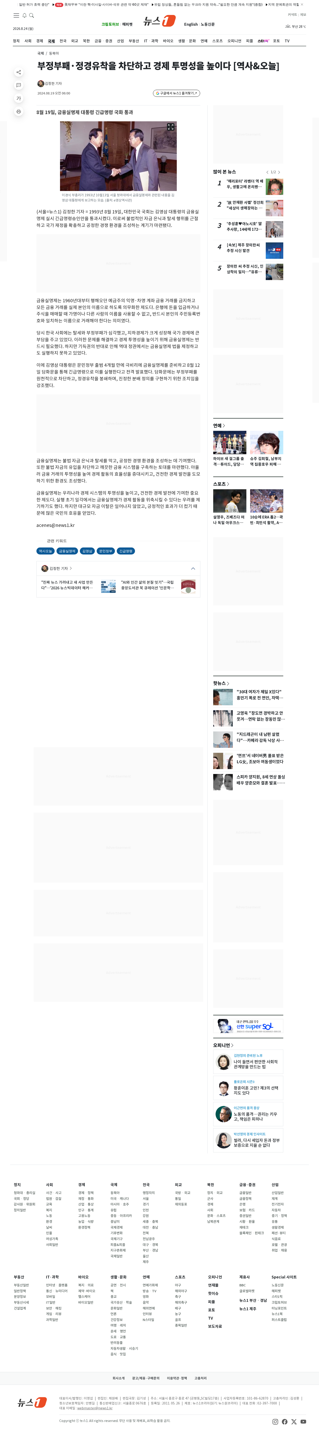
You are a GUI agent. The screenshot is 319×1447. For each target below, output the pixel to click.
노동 (49, 1216)
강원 (146, 1216)
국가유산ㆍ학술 (121, 1302)
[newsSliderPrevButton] (267, 172)
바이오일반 (85, 1302)
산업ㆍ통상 (86, 1204)
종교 (113, 1297)
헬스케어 (84, 1297)
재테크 (243, 1227)
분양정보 (20, 1297)
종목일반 (181, 1325)
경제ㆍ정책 (86, 1193)
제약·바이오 (86, 1291)
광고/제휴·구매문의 (146, 1378)
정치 (17, 1184)
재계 (275, 1199)
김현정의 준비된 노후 (248, 1055)
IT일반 (50, 1302)
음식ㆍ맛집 (118, 1354)
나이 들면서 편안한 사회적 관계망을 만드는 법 (256, 1064)
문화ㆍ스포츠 (216, 1216)
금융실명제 (67, 551)
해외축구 (181, 1302)
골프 (178, 1320)
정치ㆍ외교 (215, 1193)
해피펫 (127, 24)
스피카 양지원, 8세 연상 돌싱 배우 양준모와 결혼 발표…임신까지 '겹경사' (261, 783)
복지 (49, 1210)
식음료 (276, 1239)
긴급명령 (125, 551)
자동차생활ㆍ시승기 (124, 1348)
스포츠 (219, 484)
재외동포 (181, 1204)
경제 (81, 1184)
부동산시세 (21, 1302)
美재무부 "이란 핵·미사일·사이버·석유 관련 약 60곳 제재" (81, 4)
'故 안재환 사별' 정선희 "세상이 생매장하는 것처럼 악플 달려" (245, 208)
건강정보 (116, 1320)
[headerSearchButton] (31, 14)
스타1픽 (277, 1297)
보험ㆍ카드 (247, 1210)
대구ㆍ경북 (150, 1245)
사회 (49, 1184)
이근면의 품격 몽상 (246, 1108)
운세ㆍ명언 (118, 1331)
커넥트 (292, 15)
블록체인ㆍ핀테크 (251, 1233)
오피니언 (221, 1045)
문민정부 (105, 551)
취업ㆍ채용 (279, 1250)
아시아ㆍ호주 (119, 1204)
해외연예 (149, 1308)
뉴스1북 (277, 1314)
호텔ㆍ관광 (279, 1245)
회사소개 (119, 1378)
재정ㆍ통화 (86, 1199)
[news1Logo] (32, 1402)
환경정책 (84, 1227)
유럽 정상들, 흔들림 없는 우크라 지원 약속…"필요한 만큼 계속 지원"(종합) (186, 4)
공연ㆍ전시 (118, 1285)
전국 (146, 1184)
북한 (210, 1184)
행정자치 (149, 1193)
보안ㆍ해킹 (53, 1308)
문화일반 (116, 1308)
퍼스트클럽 (279, 1320)
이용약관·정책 (177, 1378)
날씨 (49, 1227)
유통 (275, 1222)
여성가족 (52, 1239)
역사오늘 (45, 551)
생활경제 (278, 1227)
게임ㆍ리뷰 (53, 1314)
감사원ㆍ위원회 (24, 1204)
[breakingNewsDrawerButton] (24, 14)
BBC (242, 1285)
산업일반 (278, 1193)
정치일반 (20, 1210)
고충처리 (201, 1378)
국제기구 (116, 1239)
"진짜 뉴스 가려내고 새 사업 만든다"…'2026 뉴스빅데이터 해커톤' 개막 (67, 585)
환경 (49, 1222)
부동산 (19, 1277)
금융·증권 (247, 1184)
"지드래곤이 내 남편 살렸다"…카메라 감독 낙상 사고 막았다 (260, 740)
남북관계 (213, 1222)
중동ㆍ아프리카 (121, 1216)
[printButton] (18, 111)
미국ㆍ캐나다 (119, 1199)
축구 (178, 1297)
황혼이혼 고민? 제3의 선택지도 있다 (256, 1090)
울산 (146, 1256)
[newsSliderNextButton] (279, 172)
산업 (275, 1184)
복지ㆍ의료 (86, 1285)
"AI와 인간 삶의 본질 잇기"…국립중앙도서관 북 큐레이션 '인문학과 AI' (147, 585)
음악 (146, 1302)
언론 (113, 1314)
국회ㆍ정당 (21, 1199)
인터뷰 (147, 1314)
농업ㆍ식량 (86, 1222)
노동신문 (208, 24)
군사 (210, 1199)
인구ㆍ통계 (86, 1210)
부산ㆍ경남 (150, 1250)
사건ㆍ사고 (53, 1193)
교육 (49, 1204)
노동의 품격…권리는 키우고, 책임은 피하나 (255, 1117)
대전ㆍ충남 (150, 1227)
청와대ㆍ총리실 (24, 1193)
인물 (49, 1233)
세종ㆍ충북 (150, 1222)
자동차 (276, 1210)
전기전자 (278, 1204)
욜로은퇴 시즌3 (244, 1082)
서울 (146, 1199)
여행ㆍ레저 (118, 1325)
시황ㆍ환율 (247, 1222)
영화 (146, 1297)
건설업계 (20, 1308)
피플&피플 (117, 1245)
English (191, 24)
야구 (178, 1285)
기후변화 (116, 1233)
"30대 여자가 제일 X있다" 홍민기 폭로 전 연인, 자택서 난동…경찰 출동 (260, 698)
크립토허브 (110, 24)
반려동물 (116, 1343)
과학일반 (52, 1320)
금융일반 (245, 1193)
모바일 (50, 1297)
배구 (178, 1308)
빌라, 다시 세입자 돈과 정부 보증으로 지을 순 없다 (257, 1143)
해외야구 (181, 1291)
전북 (146, 1233)
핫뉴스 (219, 683)
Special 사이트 (284, 1277)
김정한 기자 (53, 83)
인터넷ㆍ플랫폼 (56, 1285)
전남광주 (149, 1239)
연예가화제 (150, 1285)
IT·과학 (52, 1277)
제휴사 (244, 1277)
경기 (146, 1204)
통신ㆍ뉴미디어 (56, 1291)
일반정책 (20, 1291)
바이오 (83, 1277)
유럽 (113, 1210)
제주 (146, 1262)
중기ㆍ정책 (279, 1216)
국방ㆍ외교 (182, 1193)
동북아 (115, 1193)
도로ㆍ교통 (118, 1337)
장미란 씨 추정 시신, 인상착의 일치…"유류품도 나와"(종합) (245, 272)
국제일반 (116, 1256)
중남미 (115, 1222)
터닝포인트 (279, 1308)
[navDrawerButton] (16, 15)
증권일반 (245, 1216)
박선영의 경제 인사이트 (250, 1134)
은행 (242, 1204)
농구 (178, 1314)
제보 (303, 15)
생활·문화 (118, 1277)
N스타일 (148, 1320)
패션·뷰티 (279, 1233)
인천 (146, 1210)
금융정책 (245, 1199)
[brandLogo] (159, 20)
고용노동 (84, 1216)
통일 (178, 1199)
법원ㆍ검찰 (53, 1199)
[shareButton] (18, 72)
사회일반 (52, 1245)
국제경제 (116, 1227)
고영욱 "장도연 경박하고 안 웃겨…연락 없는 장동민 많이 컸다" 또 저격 (261, 719)
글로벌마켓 (247, 1291)
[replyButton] (18, 85)
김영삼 (87, 551)
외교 (178, 1184)
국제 (40, 53)
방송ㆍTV (149, 1291)
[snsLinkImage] (275, 1421)
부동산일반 (21, 1285)
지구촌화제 (118, 1250)
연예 (217, 425)
